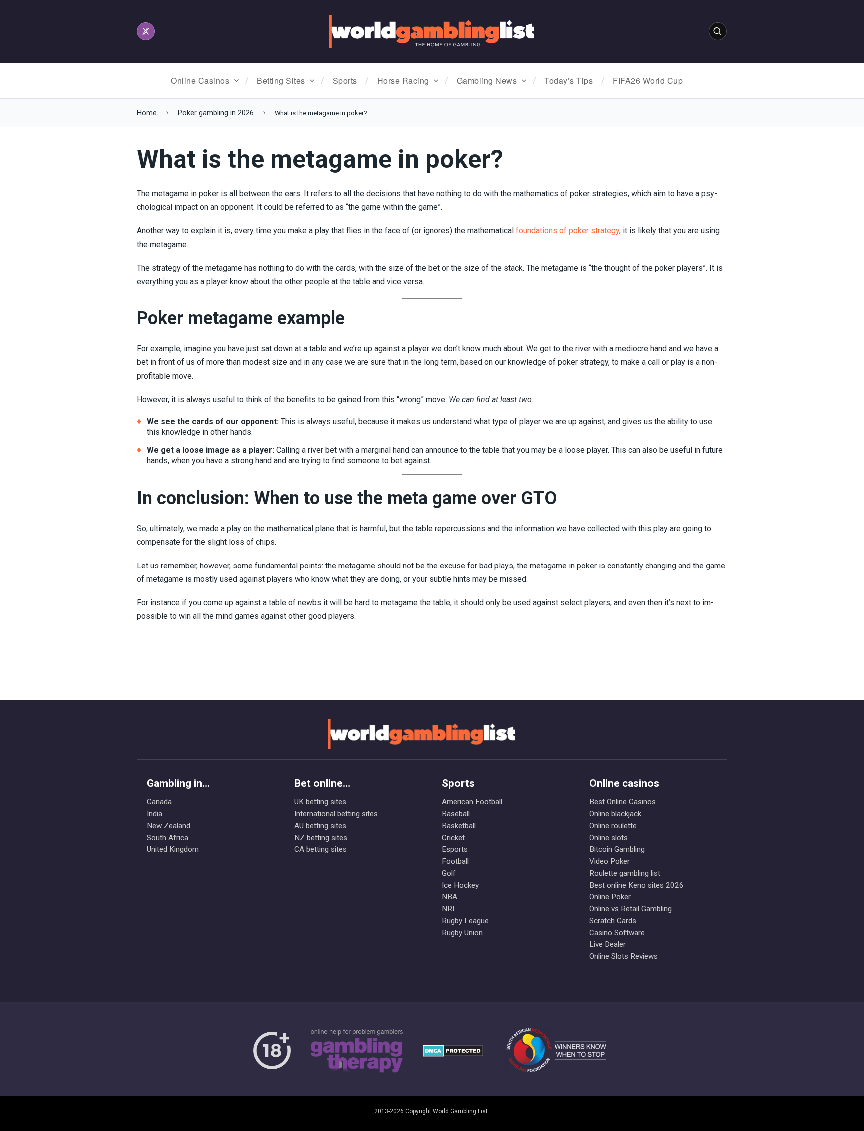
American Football (472, 801)
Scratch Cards (613, 920)
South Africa (167, 837)
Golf (449, 873)
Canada (159, 801)
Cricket (453, 837)
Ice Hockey (460, 885)
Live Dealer (608, 944)
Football (455, 861)
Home (147, 113)
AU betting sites (320, 825)
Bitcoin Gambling (617, 849)
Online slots (609, 837)
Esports (455, 849)
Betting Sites (281, 80)
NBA (450, 896)
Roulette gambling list (625, 873)
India (154, 813)
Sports (345, 80)
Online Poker (610, 896)
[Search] (718, 31)
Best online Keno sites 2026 (637, 885)
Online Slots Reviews (624, 956)
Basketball (459, 825)
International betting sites (336, 813)
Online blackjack (616, 813)
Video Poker (610, 861)
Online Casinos (200, 80)
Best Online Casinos (623, 801)
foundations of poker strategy (568, 230)
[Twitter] (146, 31)
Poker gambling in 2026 (216, 113)
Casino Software (617, 932)
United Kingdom (173, 849)
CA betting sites (320, 849)
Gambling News (487, 80)
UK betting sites (320, 801)
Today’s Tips (568, 80)
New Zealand (168, 825)
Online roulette (613, 825)
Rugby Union (462, 932)
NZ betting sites (321, 837)
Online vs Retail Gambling (631, 908)
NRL (449, 908)
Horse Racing (404, 80)
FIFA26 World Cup (648, 80)
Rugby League (465, 920)
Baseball (456, 813)
